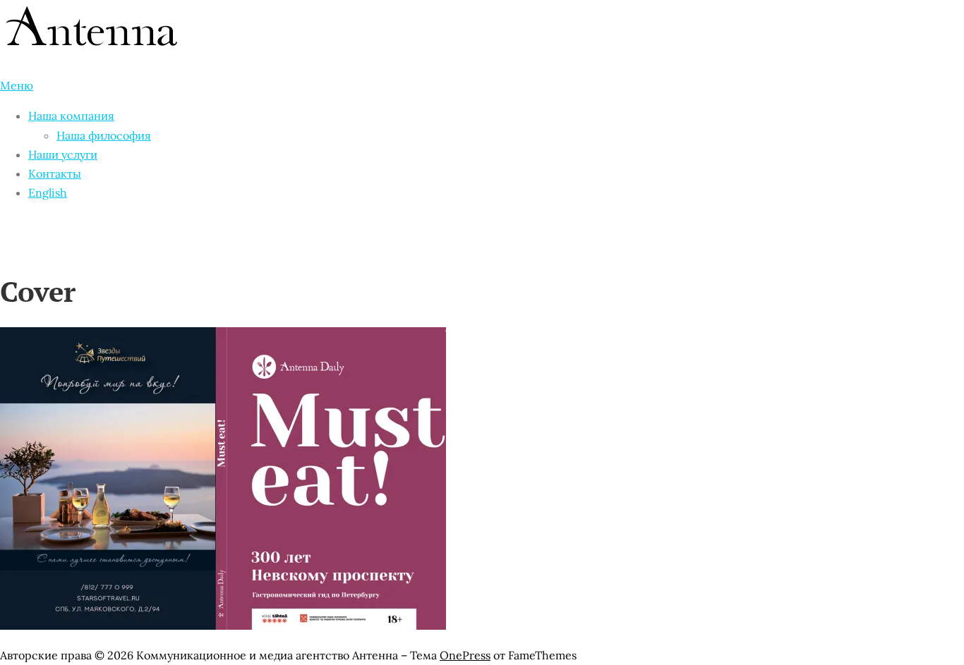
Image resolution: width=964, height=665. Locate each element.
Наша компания (71, 116)
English (47, 192)
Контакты (54, 173)
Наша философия (103, 135)
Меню (16, 85)
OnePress (465, 655)
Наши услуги (62, 154)
